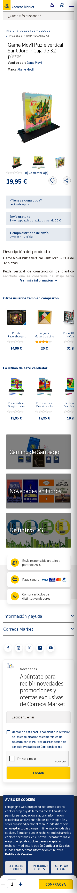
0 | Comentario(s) (36, 173)
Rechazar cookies (15, 867)
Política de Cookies (19, 854)
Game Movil (34, 62)
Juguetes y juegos (35, 30)
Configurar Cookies (39, 867)
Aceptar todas (61, 867)
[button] (21, 883)
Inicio (10, 30)
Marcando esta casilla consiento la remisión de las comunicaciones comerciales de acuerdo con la (40, 739)
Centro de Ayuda (19, 204)
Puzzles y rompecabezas (29, 35)
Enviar (38, 773)
